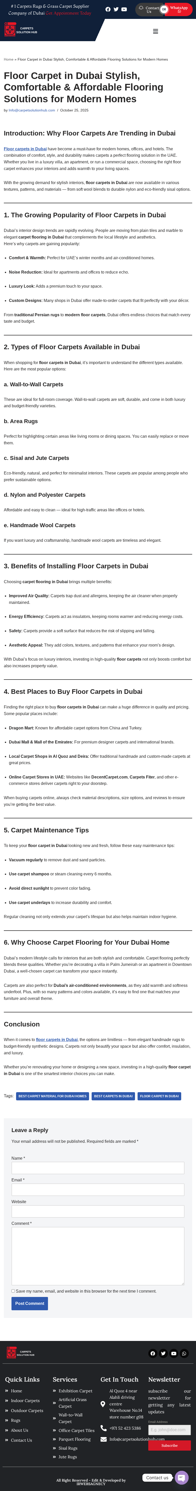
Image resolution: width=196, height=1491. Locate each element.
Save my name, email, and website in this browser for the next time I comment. (86, 1291)
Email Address (158, 1422)
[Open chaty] (182, 1478)
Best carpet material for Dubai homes (53, 1096)
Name (18, 1158)
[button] (155, 31)
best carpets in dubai (113, 1096)
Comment (21, 1223)
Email (17, 1180)
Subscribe (170, 1445)
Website (18, 1202)
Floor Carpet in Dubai (159, 1096)
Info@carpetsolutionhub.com (32, 110)
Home (9, 59)
